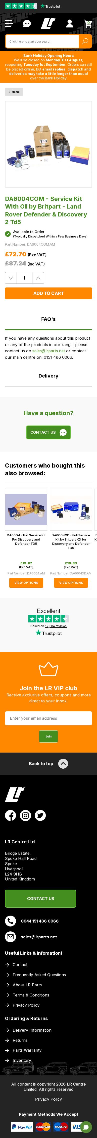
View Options (26, 583)
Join (48, 736)
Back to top (41, 763)
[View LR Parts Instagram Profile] (25, 815)
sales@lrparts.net (48, 350)
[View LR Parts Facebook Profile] (10, 815)
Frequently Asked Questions (39, 974)
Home (15, 91)
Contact (20, 964)
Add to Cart (48, 293)
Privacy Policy (26, 1005)
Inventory (22, 1060)
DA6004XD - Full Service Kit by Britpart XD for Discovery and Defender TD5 (71, 541)
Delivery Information (32, 1030)
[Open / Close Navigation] (9, 23)
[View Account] (70, 23)
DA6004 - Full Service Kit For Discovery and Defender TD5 (26, 539)
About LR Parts (27, 984)
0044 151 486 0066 (40, 921)
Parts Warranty (27, 1050)
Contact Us (27, 23)
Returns (20, 1040)
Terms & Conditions (31, 995)
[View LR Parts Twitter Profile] (40, 815)
